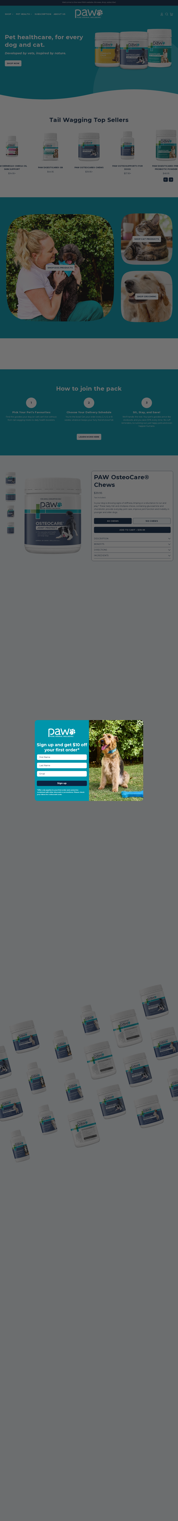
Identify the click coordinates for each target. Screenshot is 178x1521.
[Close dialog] (139, 723)
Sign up (61, 783)
